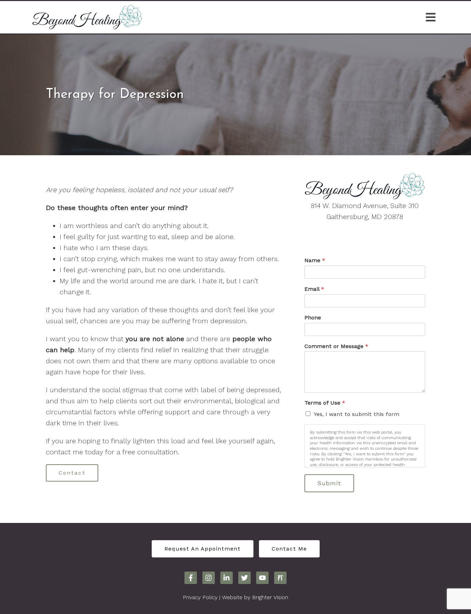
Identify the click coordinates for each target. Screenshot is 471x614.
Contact (72, 472)
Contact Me (289, 548)
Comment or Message (336, 346)
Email (314, 289)
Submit (329, 483)
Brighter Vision (270, 597)
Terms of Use (324, 402)
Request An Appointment (202, 548)
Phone (312, 317)
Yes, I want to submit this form (356, 414)
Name (314, 260)
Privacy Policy (200, 597)
